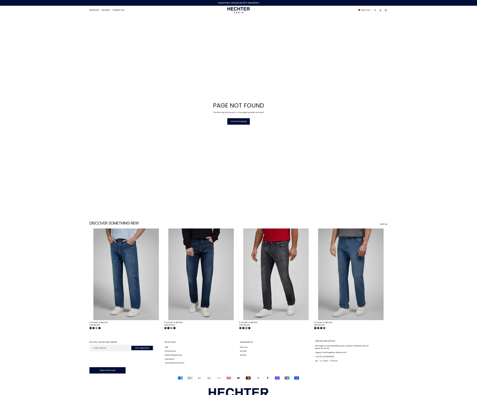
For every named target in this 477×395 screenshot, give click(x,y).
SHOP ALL (384, 224)
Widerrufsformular (108, 370)
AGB (166, 347)
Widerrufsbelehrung (173, 355)
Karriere (243, 355)
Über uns (244, 347)
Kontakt (243, 351)
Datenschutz (170, 351)
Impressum (170, 359)
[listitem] (90, 328)
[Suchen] (375, 10)
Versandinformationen (174, 363)
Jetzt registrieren (142, 348)
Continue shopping (238, 121)
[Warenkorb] (386, 10)
